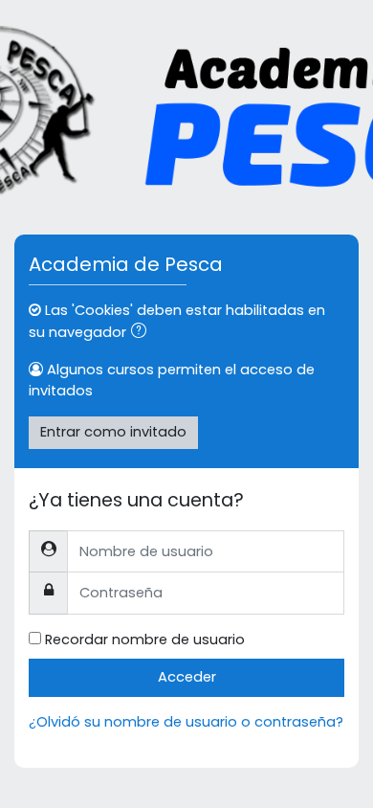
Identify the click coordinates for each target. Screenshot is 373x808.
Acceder (187, 676)
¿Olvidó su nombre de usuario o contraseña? (186, 721)
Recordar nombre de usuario (145, 639)
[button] (142, 333)
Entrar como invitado (113, 431)
